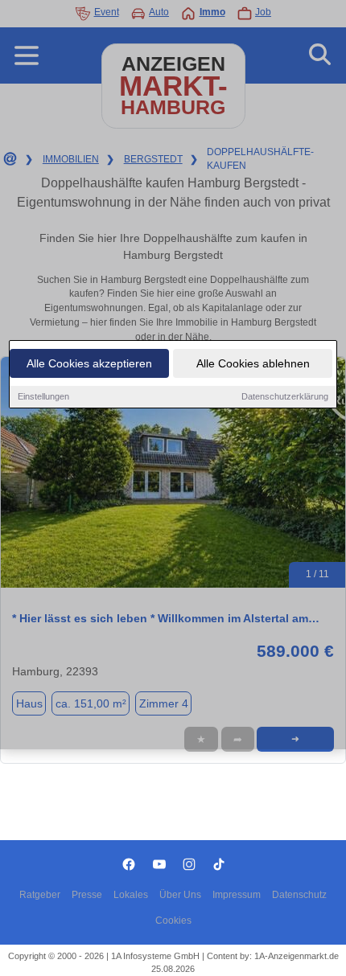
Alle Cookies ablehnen (253, 363)
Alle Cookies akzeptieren (89, 363)
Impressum (236, 894)
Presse (87, 894)
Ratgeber (39, 894)
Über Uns (180, 894)
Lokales (130, 894)
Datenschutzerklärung (284, 396)
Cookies (173, 920)
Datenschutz (299, 894)
